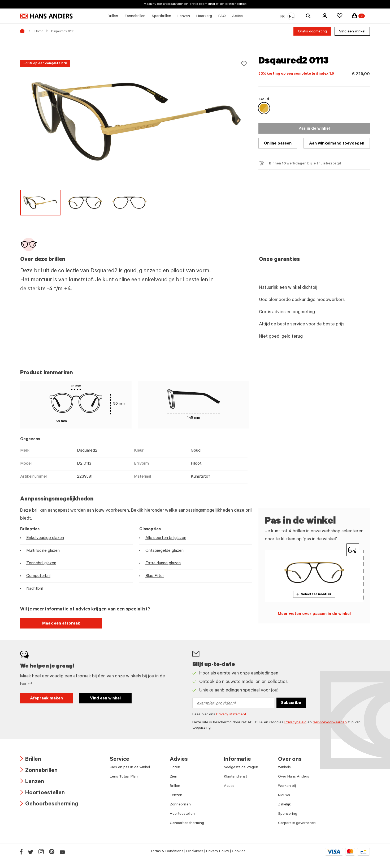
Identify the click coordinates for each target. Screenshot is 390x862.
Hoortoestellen (42, 793)
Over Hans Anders (293, 777)
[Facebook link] (21, 851)
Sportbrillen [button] (161, 16)
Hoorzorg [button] (204, 16)
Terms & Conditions (166, 852)
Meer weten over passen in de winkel (314, 614)
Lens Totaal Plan (124, 777)
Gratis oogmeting (312, 32)
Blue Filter (154, 576)
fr (282, 17)
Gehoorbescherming (49, 804)
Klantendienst (235, 777)
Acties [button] (237, 16)
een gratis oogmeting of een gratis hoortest (215, 4)
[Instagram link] (41, 851)
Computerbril (38, 576)
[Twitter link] (30, 851)
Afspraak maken (46, 698)
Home (38, 31)
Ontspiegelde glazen (164, 551)
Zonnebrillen (39, 771)
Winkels (284, 768)
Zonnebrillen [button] (134, 16)
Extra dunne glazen (163, 563)
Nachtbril (34, 589)
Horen (175, 768)
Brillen (30, 760)
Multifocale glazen (43, 551)
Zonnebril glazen (41, 563)
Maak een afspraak (61, 623)
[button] (325, 15)
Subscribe (291, 703)
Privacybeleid (295, 723)
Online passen (278, 143)
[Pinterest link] (51, 851)
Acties (229, 786)
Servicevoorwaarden (330, 723)
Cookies (238, 852)
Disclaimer (194, 852)
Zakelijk (284, 805)
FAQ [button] (222, 16)
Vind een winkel (352, 32)
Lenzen (32, 782)
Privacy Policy (217, 852)
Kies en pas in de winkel (130, 768)
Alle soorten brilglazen (165, 538)
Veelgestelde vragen (241, 768)
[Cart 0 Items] (354, 15)
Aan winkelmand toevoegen (336, 143)
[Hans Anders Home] (46, 16)
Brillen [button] (113, 16)
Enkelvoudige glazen (45, 538)
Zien (173, 777)
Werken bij (287, 786)
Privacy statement (231, 715)
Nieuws (284, 795)
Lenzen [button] (183, 16)
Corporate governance (297, 823)
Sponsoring (287, 814)
